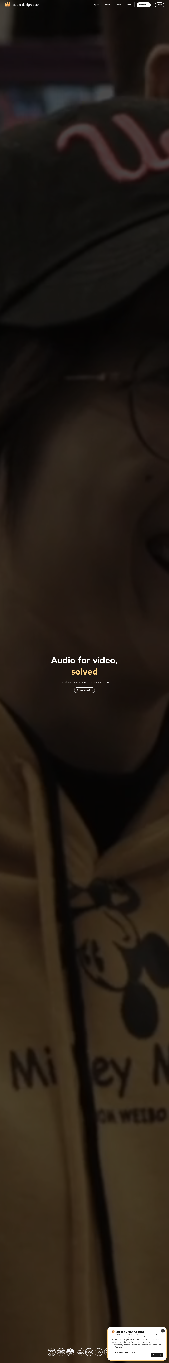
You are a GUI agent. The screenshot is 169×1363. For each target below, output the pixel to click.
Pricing (130, 5)
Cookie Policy (117, 1352)
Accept (156, 1355)
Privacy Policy (129, 1352)
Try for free (144, 5)
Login (159, 5)
